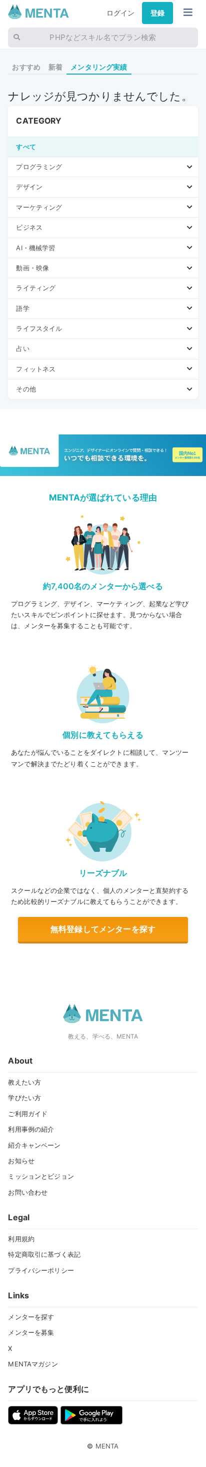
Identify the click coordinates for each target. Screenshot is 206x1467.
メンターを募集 (31, 1332)
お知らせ (21, 1161)
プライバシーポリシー (41, 1270)
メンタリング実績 (98, 67)
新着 (55, 67)
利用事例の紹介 (31, 1129)
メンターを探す (31, 1317)
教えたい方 (24, 1082)
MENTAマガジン (33, 1364)
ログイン (120, 13)
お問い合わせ (28, 1192)
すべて (26, 147)
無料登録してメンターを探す (103, 929)
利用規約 (21, 1239)
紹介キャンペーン (34, 1145)
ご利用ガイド (28, 1114)
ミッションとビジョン (41, 1176)
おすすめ (26, 67)
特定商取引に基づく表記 (44, 1254)
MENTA (107, 1446)
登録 (157, 13)
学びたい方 (24, 1098)
